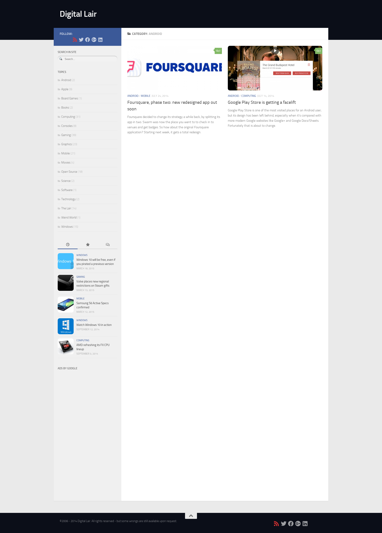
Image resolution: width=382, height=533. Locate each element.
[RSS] (74, 39)
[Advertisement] (87, 432)
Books (65, 107)
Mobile (145, 96)
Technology (68, 199)
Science (66, 181)
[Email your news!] (106, 39)
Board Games (69, 98)
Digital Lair (78, 14)
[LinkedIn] (100, 39)
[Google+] (94, 39)
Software (67, 190)
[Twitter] (81, 39)
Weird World (69, 217)
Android (132, 96)
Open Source (69, 171)
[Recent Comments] (107, 245)
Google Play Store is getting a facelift (262, 102)
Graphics (66, 144)
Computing (248, 96)
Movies (65, 162)
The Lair (66, 208)
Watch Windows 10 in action (94, 325)
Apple (64, 89)
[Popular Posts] (87, 245)
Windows (67, 226)
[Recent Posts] (68, 245)
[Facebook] (87, 39)
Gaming (66, 135)
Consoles (67, 126)
